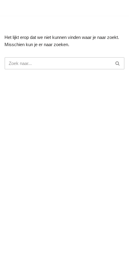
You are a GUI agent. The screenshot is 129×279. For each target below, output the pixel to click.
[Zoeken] (119, 8)
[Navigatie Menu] (105, 8)
